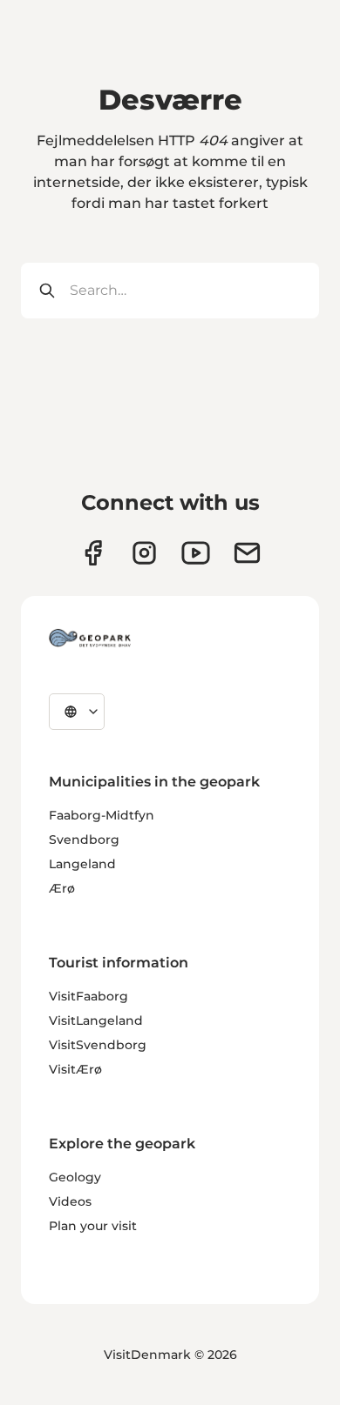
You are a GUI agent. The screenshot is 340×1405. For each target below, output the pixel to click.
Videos (70, 1201)
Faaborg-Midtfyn (101, 815)
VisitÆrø (75, 1069)
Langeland (82, 864)
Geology (75, 1177)
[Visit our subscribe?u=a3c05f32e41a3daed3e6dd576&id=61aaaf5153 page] (247, 553)
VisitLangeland (96, 1020)
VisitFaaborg (88, 996)
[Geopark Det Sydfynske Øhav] (90, 637)
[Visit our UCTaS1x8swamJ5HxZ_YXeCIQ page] (195, 553)
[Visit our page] (144, 553)
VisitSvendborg (97, 1045)
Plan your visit (93, 1226)
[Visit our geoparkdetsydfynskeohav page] (93, 553)
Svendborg (84, 839)
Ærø (62, 888)
